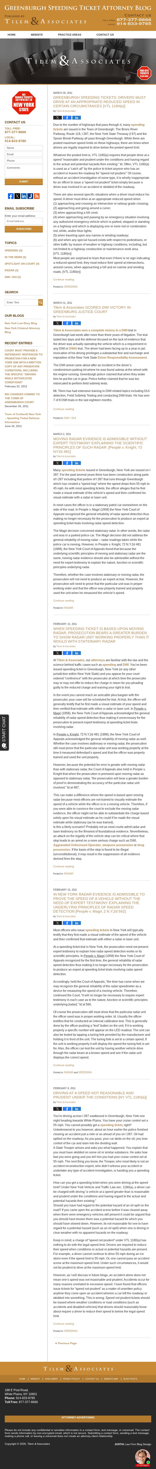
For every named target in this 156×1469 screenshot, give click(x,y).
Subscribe (24, 228)
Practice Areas (69, 34)
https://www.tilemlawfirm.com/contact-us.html (127, 19)
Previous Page (67, 1343)
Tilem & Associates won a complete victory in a (87, 330)
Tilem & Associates (70, 660)
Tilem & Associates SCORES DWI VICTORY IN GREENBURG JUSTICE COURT (92, 309)
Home (12, 34)
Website (37, 34)
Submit (24, 181)
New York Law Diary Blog (21, 323)
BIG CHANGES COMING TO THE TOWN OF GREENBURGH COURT (22, 398)
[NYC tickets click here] (144, 73)
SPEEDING (71, 286)
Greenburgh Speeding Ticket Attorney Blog (45, 20)
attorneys (98, 660)
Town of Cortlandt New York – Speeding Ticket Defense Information (23, 418)
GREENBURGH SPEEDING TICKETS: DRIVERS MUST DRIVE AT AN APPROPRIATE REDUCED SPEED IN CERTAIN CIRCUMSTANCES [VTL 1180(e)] (99, 101)
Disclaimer (51, 1379)
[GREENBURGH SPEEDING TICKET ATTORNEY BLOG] (78, 7)
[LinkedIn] (24, 196)
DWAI (73, 348)
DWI (124, 330)
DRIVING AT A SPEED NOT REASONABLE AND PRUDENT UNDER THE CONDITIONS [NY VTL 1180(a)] (100, 1095)
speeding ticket (111, 1125)
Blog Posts (130, 1379)
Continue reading (63, 279)
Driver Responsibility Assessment (122, 357)
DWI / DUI (70, 417)
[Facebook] (11, 196)
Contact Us (105, 34)
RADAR (68, 607)
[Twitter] (17, 196)
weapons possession (117, 845)
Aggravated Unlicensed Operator (77, 845)
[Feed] (36, 196)
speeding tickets (73, 470)
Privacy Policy (71, 1379)
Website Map (111, 1379)
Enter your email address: (20, 215)
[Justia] (30, 196)
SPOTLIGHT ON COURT (22, 263)
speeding (109, 664)
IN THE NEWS (15, 257)
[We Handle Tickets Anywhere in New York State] (24, 102)
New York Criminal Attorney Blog (22, 330)
